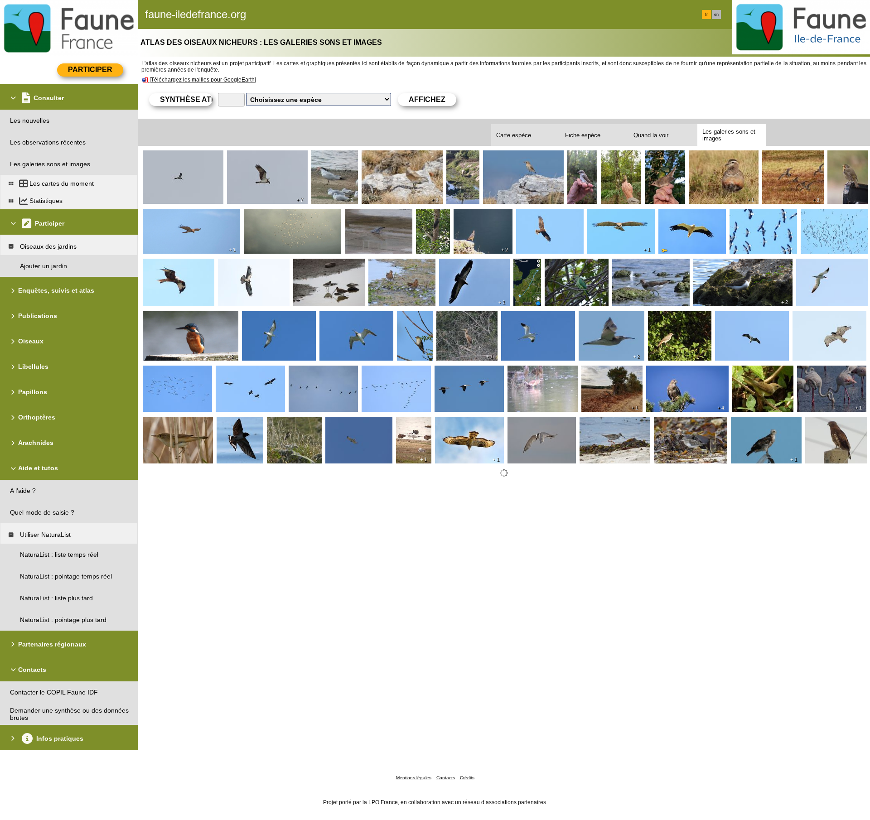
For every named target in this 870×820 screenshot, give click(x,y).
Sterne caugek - (533, 424)
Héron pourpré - (462, 318)
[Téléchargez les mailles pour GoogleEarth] (203, 80)
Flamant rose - (820, 372)
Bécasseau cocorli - (684, 424)
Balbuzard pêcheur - (258, 157)
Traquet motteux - (510, 157)
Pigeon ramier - (369, 216)
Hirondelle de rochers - (238, 427)
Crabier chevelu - (462, 161)
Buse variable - (241, 266)
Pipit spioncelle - (292, 424)
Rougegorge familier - (847, 161)
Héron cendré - (312, 372)
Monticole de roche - (474, 219)
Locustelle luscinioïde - (664, 161)
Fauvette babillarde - (583, 165)
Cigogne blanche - (272, 216)
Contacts (445, 777)
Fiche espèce (582, 135)
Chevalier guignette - (725, 266)
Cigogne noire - (754, 216)
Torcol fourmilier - (618, 161)
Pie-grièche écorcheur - (600, 376)
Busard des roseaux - (549, 216)
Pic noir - (431, 216)
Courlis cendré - (344, 318)
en (716, 14)
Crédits (467, 777)
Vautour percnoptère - (692, 216)
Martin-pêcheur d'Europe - (183, 318)
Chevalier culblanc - (642, 266)
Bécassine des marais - (178, 157)
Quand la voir (650, 135)
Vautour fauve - (463, 266)
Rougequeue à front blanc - (679, 322)
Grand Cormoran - (390, 372)
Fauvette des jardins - (753, 376)
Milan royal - (162, 266)
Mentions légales (413, 777)
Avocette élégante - (531, 318)
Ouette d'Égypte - (462, 372)
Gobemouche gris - (416, 322)
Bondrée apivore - (463, 424)
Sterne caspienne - (330, 161)
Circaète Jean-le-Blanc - (179, 216)
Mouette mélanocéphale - (279, 322)
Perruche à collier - (574, 266)
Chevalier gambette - (612, 424)
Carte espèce (513, 135)
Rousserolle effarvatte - (176, 427)
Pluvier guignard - (389, 157)
